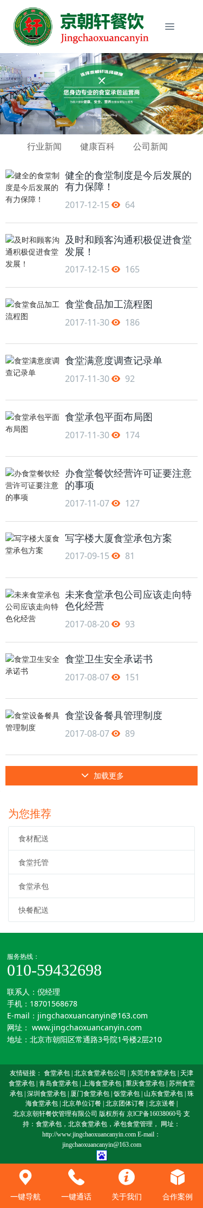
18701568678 (53, 1003)
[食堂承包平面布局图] (32, 428)
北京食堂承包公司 (100, 1073)
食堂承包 (33, 886)
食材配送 (33, 838)
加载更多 (107, 775)
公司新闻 (150, 146)
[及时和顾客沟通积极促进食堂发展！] (32, 251)
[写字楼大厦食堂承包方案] (32, 549)
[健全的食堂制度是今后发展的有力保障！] (32, 187)
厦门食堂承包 (89, 1093)
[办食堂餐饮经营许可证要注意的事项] (32, 484)
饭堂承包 (127, 1093)
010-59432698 (54, 970)
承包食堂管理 (133, 1124)
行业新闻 (44, 146)
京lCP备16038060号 (154, 1114)
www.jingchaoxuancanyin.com (87, 1027)
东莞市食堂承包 (153, 1073)
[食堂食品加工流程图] (32, 315)
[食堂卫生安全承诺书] (32, 670)
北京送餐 (162, 1103)
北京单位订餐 (81, 1103)
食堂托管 (33, 862)
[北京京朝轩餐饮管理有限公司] (82, 26)
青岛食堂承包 (58, 1083)
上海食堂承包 (101, 1083)
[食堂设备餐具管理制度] (32, 727)
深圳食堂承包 (46, 1093)
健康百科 (97, 146)
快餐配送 (33, 910)
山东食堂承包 (163, 1093)
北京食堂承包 (87, 1124)
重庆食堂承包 (145, 1083)
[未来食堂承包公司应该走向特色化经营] (32, 606)
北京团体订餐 (125, 1103)
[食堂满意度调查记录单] (32, 372)
